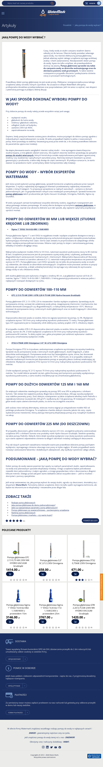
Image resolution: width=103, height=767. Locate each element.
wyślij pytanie (14, 686)
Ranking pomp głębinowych (23, 512)
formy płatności (15, 712)
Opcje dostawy (14, 659)
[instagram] (43, 747)
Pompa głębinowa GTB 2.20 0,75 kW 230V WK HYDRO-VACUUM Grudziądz (84, 609)
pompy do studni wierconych (20, 155)
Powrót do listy (90, 520)
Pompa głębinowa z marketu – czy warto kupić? (31, 515)
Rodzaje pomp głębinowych (23, 502)
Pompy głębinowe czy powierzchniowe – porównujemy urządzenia (40, 510)
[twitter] (51, 747)
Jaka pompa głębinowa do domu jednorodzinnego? (33, 505)
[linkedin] (47, 747)
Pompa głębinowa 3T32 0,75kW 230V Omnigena (84, 562)
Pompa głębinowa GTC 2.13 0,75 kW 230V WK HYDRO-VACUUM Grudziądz (18, 561)
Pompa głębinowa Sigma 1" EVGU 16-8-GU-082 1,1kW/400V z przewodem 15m (18, 609)
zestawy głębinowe (84, 205)
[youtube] (55, 747)
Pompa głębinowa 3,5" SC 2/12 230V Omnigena (51, 562)
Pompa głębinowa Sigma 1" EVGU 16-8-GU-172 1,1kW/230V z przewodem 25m (51, 609)
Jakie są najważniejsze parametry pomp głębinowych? (34, 507)
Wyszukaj (52, 3)
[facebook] (60, 747)
